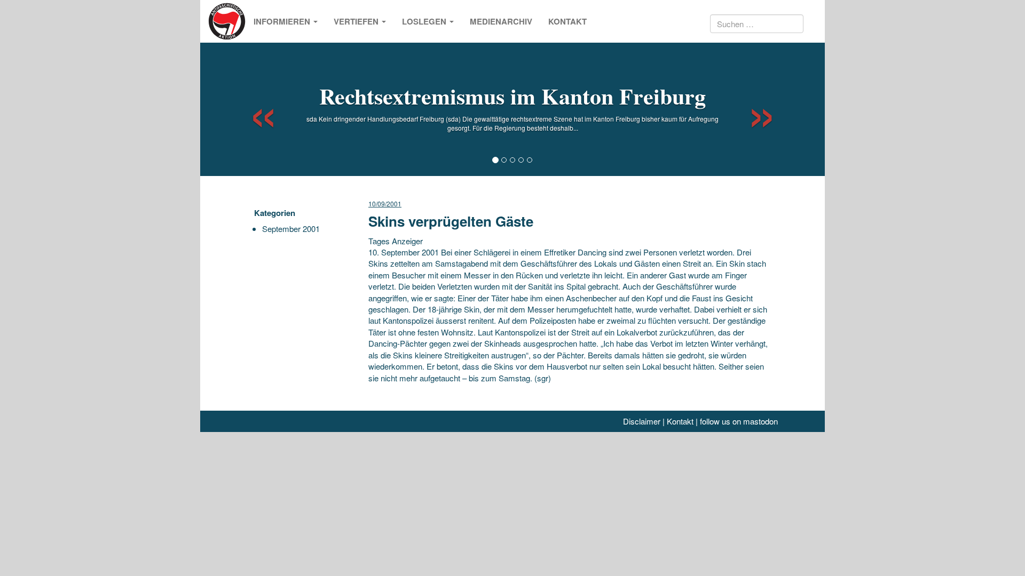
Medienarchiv (501, 21)
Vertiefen (357, 21)
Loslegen (425, 21)
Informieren (283, 21)
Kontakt (567, 21)
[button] (253, 109)
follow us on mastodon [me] (739, 421)
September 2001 (291, 228)
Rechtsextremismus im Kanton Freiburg (512, 95)
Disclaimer (641, 421)
